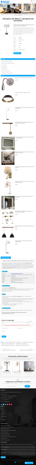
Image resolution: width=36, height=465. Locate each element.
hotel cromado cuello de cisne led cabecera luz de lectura (24, 77)
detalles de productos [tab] (6, 257)
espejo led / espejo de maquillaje (7, 61)
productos (2, 411)
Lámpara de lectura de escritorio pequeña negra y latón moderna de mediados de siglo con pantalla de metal (28, 371)
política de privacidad (20, 461)
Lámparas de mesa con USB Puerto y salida (8, 343)
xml (1, 421)
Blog (1, 418)
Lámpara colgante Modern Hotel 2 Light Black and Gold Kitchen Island (24, 226)
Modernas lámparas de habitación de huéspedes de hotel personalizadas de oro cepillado (24, 212)
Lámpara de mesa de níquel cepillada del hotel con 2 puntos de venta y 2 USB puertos (17, 325)
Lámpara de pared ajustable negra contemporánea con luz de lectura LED (24, 167)
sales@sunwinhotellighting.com (12, 396)
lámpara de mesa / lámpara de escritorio (8, 63)
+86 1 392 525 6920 (10, 397)
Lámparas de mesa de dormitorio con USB (7, 345)
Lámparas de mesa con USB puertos (21, 343)
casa (2, 14)
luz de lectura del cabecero (6, 71)
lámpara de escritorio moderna (5, 435)
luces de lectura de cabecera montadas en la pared (8, 430)
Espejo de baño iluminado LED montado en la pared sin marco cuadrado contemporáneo (24, 152)
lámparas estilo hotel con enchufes (6, 425)
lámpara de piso (4, 65)
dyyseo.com (14, 461)
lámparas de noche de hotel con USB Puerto (22, 345)
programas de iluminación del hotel (7, 72)
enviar (3, 457)
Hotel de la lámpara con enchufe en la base (7, 427)
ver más (16, 79)
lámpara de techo (4, 69)
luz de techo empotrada (4, 432)
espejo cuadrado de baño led (5, 433)
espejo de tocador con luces (5, 428)
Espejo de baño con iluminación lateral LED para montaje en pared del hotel (24, 197)
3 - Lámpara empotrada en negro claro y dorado (22, 92)
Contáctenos (2, 413)
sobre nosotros (3, 410)
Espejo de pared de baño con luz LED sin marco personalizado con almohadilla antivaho (24, 137)
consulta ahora (17, 53)
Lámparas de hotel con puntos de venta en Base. (13, 342)
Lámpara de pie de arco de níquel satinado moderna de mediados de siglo (23, 241)
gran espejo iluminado (4, 438)
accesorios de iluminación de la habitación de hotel (8, 436)
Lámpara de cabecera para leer (5, 440)
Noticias (2, 414)
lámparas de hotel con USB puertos (28, 342)
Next (34, 367)
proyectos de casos (3, 416)
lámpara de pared (4, 67)
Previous (1, 367)
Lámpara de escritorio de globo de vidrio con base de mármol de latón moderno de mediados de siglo (18, 371)
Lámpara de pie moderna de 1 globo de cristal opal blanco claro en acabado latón (24, 108)
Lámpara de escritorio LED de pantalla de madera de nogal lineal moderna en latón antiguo (24, 123)
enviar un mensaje (30, 462)
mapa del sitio (3, 419)
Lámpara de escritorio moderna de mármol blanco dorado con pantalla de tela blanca (24, 182)
